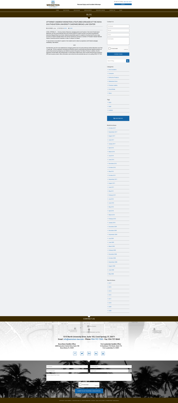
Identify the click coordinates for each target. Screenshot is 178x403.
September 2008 (113, 262)
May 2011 (111, 191)
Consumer (111, 73)
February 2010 (112, 218)
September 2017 (113, 132)
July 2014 (111, 155)
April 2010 (111, 210)
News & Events (88, 10)
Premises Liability (113, 85)
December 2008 (113, 254)
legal (110, 106)
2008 (110, 310)
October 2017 (112, 128)
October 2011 (112, 175)
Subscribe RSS (119, 118)
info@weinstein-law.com (74, 339)
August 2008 (112, 266)
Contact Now (118, 54)
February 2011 (112, 195)
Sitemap (93, 400)
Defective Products (114, 77)
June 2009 (111, 242)
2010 (110, 302)
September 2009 (113, 234)
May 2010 (111, 207)
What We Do (66, 10)
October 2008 (112, 258)
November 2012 (113, 163)
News (65, 28)
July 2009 (111, 238)
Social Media (112, 89)
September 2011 (113, 179)
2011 (110, 299)
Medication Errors (113, 81)
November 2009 (113, 230)
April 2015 (111, 147)
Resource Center (100, 10)
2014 (110, 291)
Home (57, 10)
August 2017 (112, 136)
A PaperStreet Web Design (112, 400)
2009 (110, 306)
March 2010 (112, 214)
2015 (110, 287)
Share (70, 28)
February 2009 (112, 250)
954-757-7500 (128, 1)
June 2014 (111, 159)
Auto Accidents (112, 69)
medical (111, 110)
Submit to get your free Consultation (88, 391)
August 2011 (112, 183)
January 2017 (112, 144)
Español (123, 4)
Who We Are (77, 10)
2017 (110, 283)
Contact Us (112, 10)
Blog (121, 10)
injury (110, 102)
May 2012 (111, 171)
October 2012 (112, 167)
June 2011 (111, 187)
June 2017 (111, 140)
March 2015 (112, 151)
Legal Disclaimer (100, 400)
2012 (110, 295)
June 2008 (111, 270)
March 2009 (112, 246)
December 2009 (113, 226)
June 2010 (111, 203)
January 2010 (112, 222)
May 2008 (111, 274)
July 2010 (111, 199)
